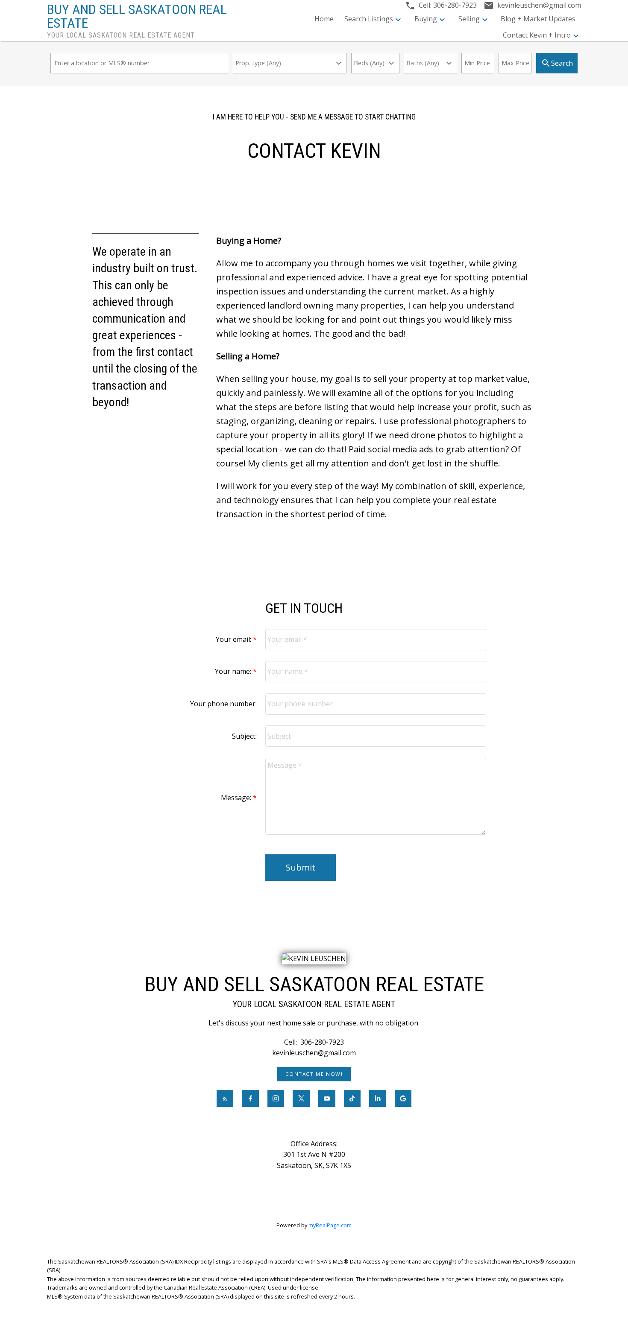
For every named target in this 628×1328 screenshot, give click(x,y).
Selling (469, 18)
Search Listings (368, 18)
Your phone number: (223, 703)
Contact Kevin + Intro (537, 35)
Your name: (234, 671)
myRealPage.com (330, 1225)
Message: (237, 797)
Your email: (234, 639)
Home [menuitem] (324, 18)
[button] (314, 1074)
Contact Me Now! (314, 1074)
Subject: (244, 736)
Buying (425, 18)
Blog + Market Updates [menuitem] (538, 18)
